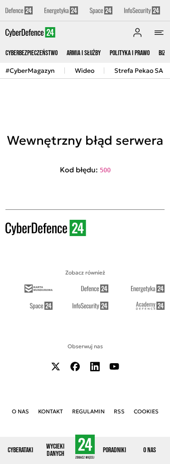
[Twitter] (56, 366)
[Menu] (159, 32)
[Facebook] (75, 366)
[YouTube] (114, 366)
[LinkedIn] (95, 366)
